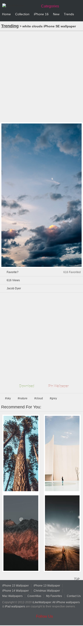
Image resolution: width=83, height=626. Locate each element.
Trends (69, 14)
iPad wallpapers (15, 606)
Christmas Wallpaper (47, 590)
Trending (10, 26)
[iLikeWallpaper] (19, 5)
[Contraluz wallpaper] (62, 533)
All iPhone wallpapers (66, 602)
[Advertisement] (41, 76)
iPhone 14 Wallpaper (15, 590)
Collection (22, 14)
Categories (50, 6)
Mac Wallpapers (12, 596)
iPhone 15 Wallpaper (15, 585)
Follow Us (44, 616)
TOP (76, 578)
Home (6, 14)
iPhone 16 (41, 14)
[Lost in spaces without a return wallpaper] (62, 453)
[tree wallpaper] (20, 453)
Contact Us (74, 596)
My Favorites (54, 596)
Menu (78, 14)
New (56, 14)
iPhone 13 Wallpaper (47, 585)
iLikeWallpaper (42, 602)
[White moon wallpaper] (20, 533)
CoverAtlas (34, 596)
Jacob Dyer (14, 288)
